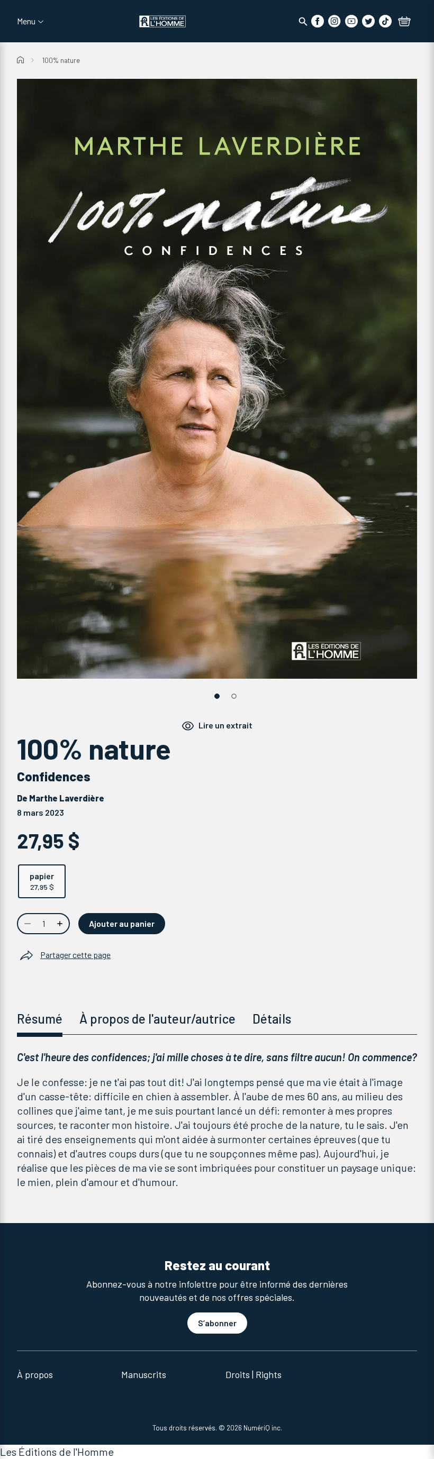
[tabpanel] (217, 1119)
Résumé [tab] (39, 1018)
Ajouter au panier (122, 923)
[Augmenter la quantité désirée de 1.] (61, 923)
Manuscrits (143, 1374)
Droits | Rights (253, 1374)
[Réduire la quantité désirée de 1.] (26, 923)
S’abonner (217, 1323)
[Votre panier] (404, 22)
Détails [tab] (271, 1018)
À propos (35, 1374)
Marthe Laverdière (66, 798)
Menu (26, 21)
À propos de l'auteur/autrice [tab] (157, 1018)
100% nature (61, 60)
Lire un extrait (225, 725)
